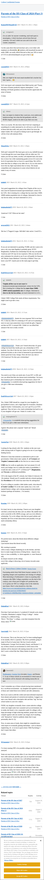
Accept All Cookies (21, 876)
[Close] (40, 840)
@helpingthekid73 (7, 318)
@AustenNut (6, 382)
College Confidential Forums (10, 2)
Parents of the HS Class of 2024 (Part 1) (22, 13)
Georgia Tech (16, 674)
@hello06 (5, 430)
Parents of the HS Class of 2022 (12, 818)
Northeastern (7, 674)
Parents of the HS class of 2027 (11, 800)
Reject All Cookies (22, 870)
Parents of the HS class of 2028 (11, 826)
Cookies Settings (22, 864)
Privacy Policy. (8, 860)
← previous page (6, 787)
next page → (16, 787)
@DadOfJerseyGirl (8, 345)
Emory (30, 674)
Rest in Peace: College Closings (16, 568)
